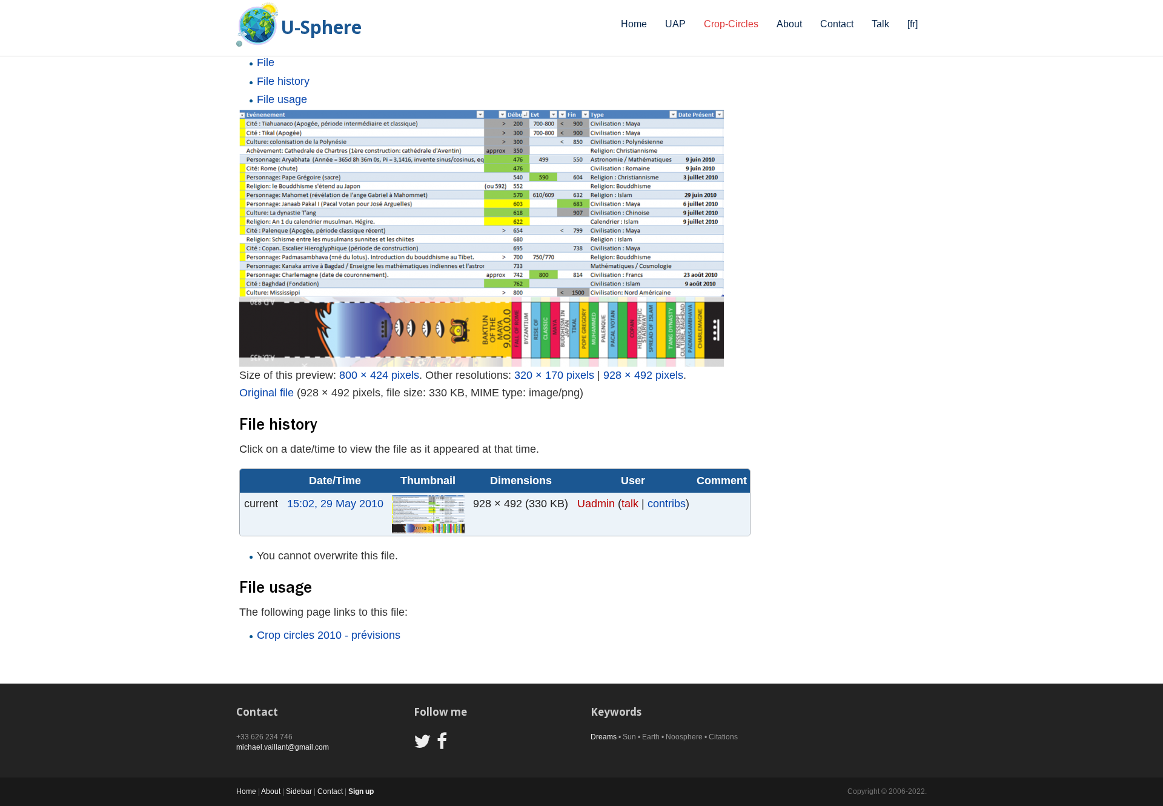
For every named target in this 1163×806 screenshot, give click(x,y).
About (789, 24)
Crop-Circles (731, 24)
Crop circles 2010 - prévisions (328, 635)
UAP (675, 24)
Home (634, 24)
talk (629, 504)
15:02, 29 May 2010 (335, 504)
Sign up (361, 791)
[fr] (912, 24)
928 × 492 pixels (643, 375)
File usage (282, 99)
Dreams (604, 737)
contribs (667, 504)
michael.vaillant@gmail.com (282, 747)
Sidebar (299, 791)
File (265, 62)
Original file (266, 393)
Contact (836, 24)
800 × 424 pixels (379, 375)
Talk (880, 24)
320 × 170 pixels (554, 375)
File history (283, 81)
